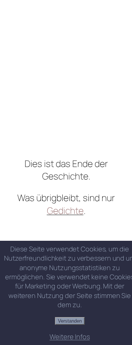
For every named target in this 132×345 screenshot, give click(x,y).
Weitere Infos (70, 336)
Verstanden (70, 321)
